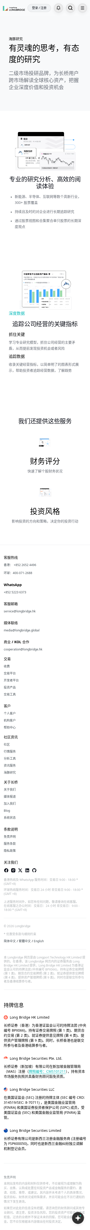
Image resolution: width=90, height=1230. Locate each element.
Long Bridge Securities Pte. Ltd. (36, 1058)
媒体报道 (10, 797)
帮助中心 (10, 728)
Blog (7, 811)
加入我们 (10, 804)
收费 (7, 666)
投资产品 (10, 688)
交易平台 (10, 673)
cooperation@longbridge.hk (23, 649)
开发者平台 (11, 680)
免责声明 (10, 837)
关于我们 (10, 790)
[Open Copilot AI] (78, 1218)
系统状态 (10, 818)
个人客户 (10, 714)
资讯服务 (10, 766)
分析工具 (10, 759)
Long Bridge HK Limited (30, 1017)
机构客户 (10, 721)
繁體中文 (25, 941)
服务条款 (10, 844)
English (39, 941)
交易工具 (10, 695)
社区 (7, 745)
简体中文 (10, 941)
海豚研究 (10, 773)
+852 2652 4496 (25, 565)
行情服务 (10, 752)
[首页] (14, 8)
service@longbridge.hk (20, 611)
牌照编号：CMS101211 (47, 1071)
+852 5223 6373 (15, 592)
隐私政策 (10, 851)
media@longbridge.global (22, 630)
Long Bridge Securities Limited (35, 1130)
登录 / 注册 (39, 8)
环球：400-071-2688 (18, 573)
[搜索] (70, 8)
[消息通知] (58, 8)
